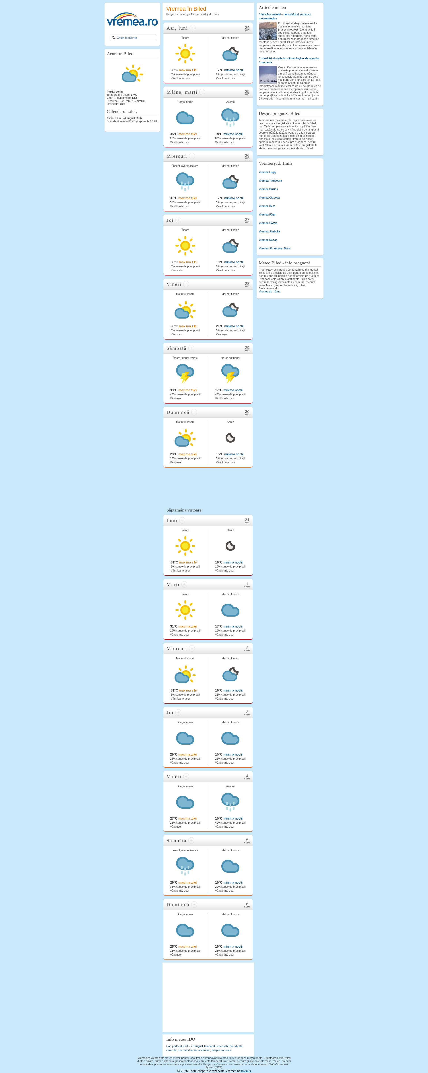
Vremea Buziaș (268, 189)
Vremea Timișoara (270, 180)
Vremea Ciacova (269, 197)
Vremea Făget (267, 214)
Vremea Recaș (268, 240)
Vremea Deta (267, 206)
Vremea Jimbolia (269, 231)
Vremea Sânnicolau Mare (274, 248)
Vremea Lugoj (267, 172)
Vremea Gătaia (268, 223)
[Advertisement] (208, 486)
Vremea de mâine (269, 291)
